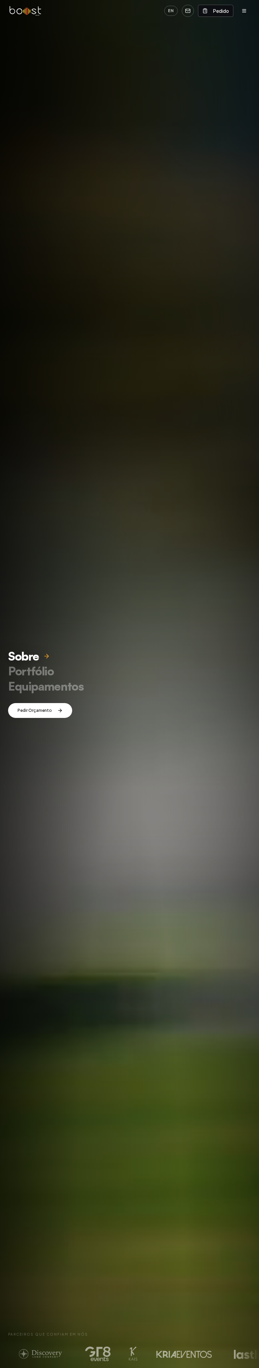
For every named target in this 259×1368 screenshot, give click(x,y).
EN (171, 10)
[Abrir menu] (244, 11)
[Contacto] (188, 11)
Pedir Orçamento (35, 710)
